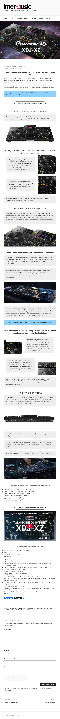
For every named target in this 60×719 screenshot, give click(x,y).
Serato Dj (52, 608)
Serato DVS (9, 609)
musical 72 (31, 608)
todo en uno (18, 609)
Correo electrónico (10, 659)
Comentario (7, 629)
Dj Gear (24, 606)
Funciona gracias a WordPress (11, 715)
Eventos (41, 18)
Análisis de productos (22, 18)
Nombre (7, 650)
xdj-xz (28, 609)
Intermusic (22, 66)
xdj (24, 609)
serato (46, 608)
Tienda (12, 18)
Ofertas (48, 18)
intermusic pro (22, 608)
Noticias (33, 18)
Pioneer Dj (39, 608)
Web (5, 667)
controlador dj (11, 608)
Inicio (5, 18)
